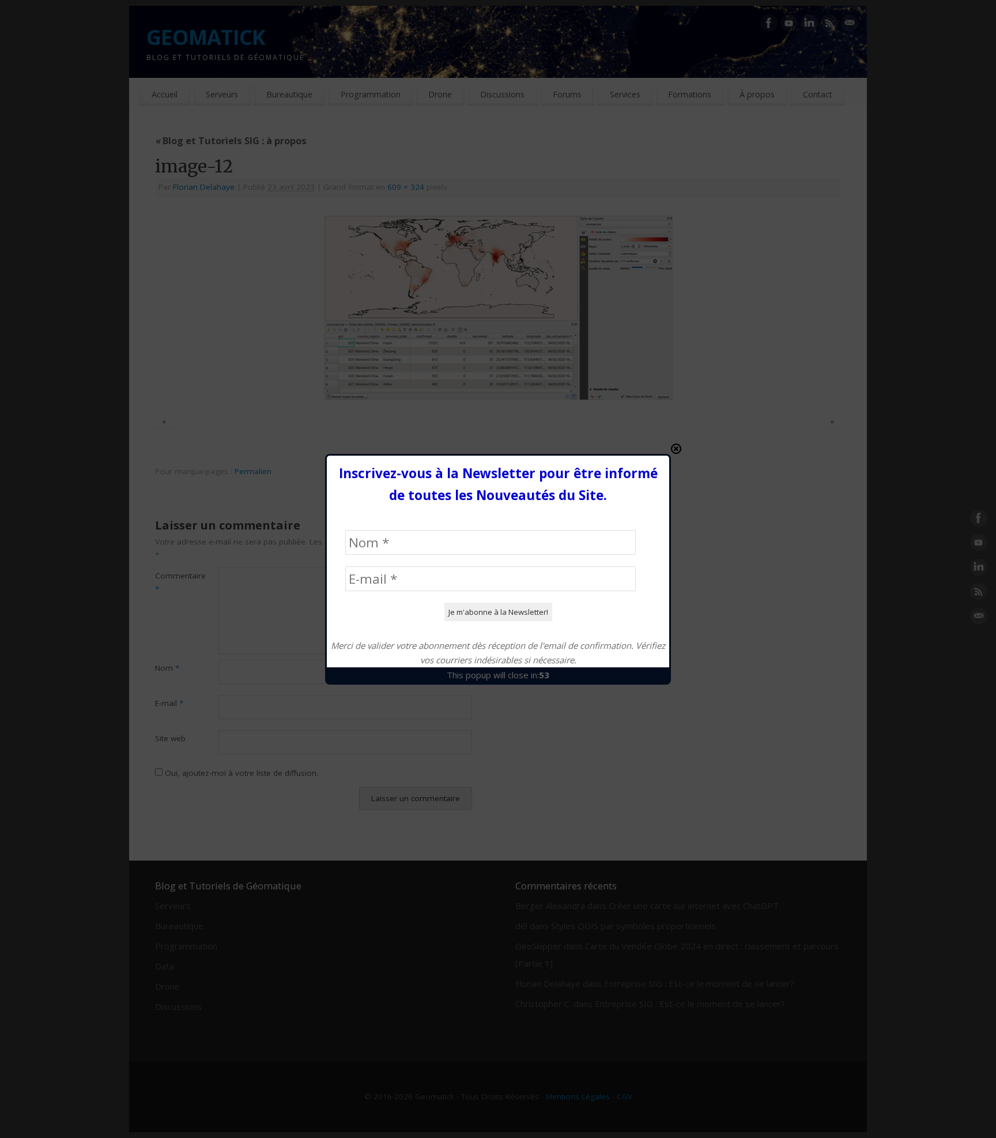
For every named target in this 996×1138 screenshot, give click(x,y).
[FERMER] (676, 449)
